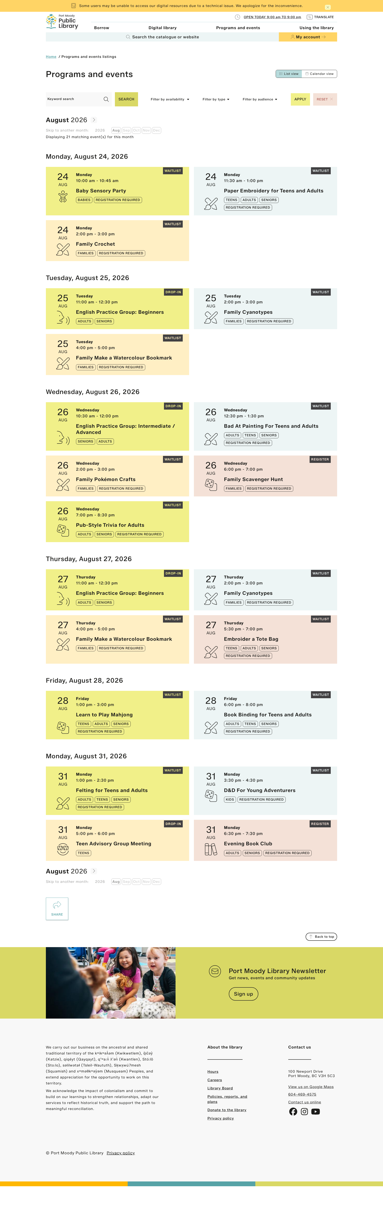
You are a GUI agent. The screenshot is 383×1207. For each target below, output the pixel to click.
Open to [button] (272, 17)
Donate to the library (227, 1110)
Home (51, 56)
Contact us (299, 1047)
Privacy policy (220, 1118)
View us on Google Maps (311, 1087)
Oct (136, 130)
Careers (214, 1080)
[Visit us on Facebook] (293, 1113)
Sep (126, 130)
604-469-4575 (302, 1094)
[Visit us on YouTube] (316, 1113)
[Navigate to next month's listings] (94, 120)
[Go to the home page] (62, 21)
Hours (212, 1071)
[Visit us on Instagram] (305, 1113)
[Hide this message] (328, 7)
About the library (225, 1047)
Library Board (220, 1088)
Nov (146, 130)
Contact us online (304, 1102)
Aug (116, 130)
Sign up (243, 994)
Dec (156, 130)
